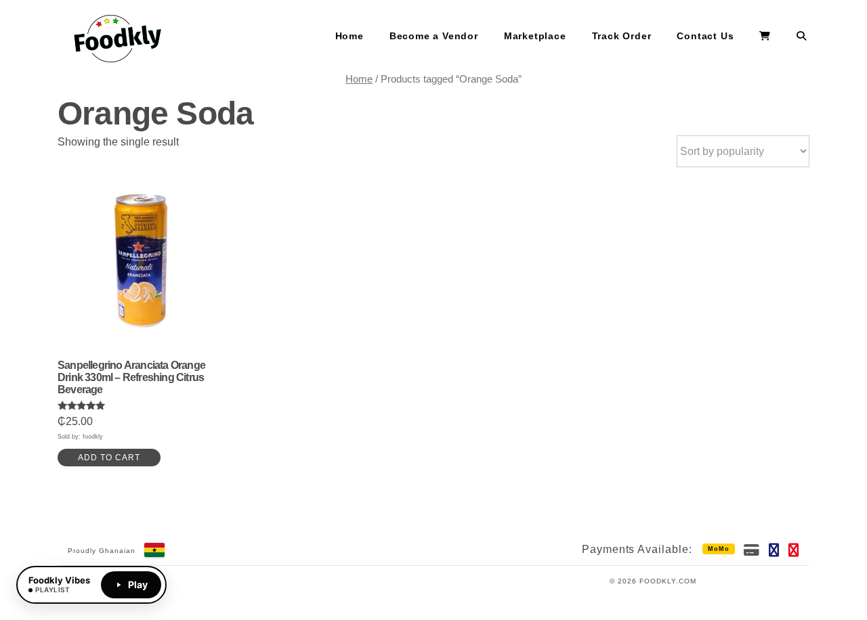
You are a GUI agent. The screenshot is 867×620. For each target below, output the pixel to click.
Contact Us (705, 35)
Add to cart (109, 457)
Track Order (622, 35)
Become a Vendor (433, 35)
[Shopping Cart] (765, 36)
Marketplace (535, 35)
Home (349, 35)
